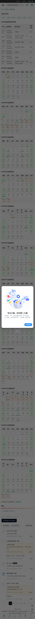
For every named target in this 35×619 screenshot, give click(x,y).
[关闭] (17, 331)
